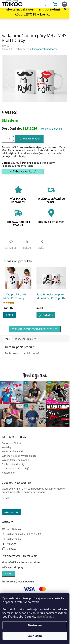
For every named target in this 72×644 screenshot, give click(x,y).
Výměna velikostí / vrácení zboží (19, 455)
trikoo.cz (11, 543)
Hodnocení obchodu (13, 451)
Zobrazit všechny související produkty (35, 329)
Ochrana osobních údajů (15, 468)
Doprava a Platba (11, 443)
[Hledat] (47, 4)
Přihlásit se (11, 512)
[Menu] (64, 4)
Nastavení (35, 625)
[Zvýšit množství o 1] (13, 137)
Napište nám (9, 472)
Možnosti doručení (51, 128)
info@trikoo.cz (15, 529)
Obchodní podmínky (13, 464)
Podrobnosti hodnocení (45, 49)
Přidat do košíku (31, 138)
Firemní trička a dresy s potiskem (21, 562)
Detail (9, 315)
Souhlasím (35, 636)
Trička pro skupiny (12, 567)
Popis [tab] (8, 338)
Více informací (45, 616)
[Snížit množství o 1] (13, 140)
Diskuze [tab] (31, 338)
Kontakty (6, 447)
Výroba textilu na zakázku (16, 460)
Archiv (8, 573)
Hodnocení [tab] (19, 338)
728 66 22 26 (14, 539)
